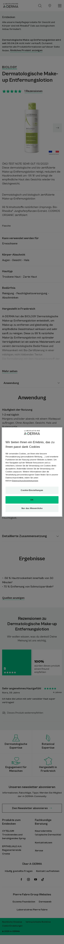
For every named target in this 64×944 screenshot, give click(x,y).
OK (32, 500)
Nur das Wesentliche (32, 508)
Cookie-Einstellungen (32, 490)
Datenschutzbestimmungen (25, 481)
